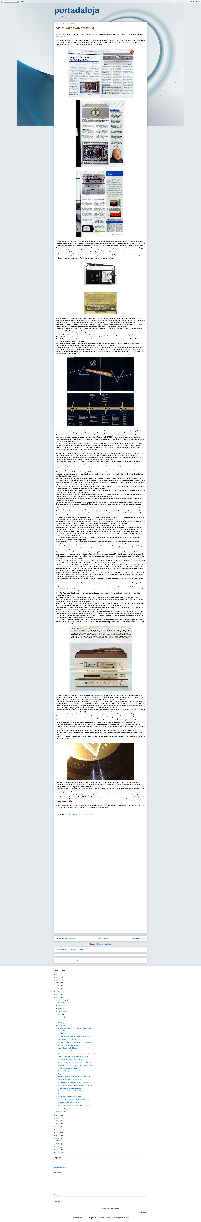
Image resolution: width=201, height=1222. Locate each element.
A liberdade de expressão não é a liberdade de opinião (76, 1065)
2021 (58, 989)
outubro (61, 1005)
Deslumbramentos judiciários (67, 1068)
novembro (61, 1002)
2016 (58, 1118)
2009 (58, 1138)
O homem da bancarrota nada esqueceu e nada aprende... (77, 1054)
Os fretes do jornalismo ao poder (68, 1102)
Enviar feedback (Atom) (105, 944)
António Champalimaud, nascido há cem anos (73, 1056)
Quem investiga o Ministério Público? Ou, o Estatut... (75, 1036)
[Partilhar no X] (88, 814)
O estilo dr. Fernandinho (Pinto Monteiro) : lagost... (74, 1099)
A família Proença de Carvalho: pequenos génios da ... (76, 1042)
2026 (58, 974)
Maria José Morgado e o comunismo (70, 1079)
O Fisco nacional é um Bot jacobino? (70, 1096)
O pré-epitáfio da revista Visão (68, 1045)
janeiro (60, 1111)
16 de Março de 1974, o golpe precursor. (71, 1059)
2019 (58, 994)
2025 (58, 977)
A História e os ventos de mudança (67, 960)
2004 (58, 1149)
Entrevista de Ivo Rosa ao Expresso (70, 949)
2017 (58, 1115)
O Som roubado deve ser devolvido (69, 1094)
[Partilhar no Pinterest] (92, 814)
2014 (58, 1124)
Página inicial (103, 938)
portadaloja (76, 10)
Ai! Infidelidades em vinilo (66, 1031)
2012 (58, 1129)
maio (60, 1020)
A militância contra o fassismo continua (70, 1051)
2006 (58, 1144)
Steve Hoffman (80, 784)
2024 (58, 980)
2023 (58, 983)
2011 (58, 1132)
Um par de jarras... (64, 1074)
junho (60, 1017)
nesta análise (117, 795)
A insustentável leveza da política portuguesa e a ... (75, 1028)
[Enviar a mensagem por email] (84, 814)
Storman (107, 1218)
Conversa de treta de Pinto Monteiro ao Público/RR (74, 1105)
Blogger (125, 1218)
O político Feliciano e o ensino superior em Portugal (75, 1062)
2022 (58, 986)
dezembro (61, 1000)
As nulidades (62, 1033)
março (60, 1025)
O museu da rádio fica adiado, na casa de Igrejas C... (75, 1085)
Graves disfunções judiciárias (67, 1048)
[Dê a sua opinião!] (86, 814)
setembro (61, 1008)
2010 (58, 1135)
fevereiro (61, 1109)
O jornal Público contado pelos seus (69, 1088)
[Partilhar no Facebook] (90, 814)
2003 (58, 1152)
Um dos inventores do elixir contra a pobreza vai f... (75, 1076)
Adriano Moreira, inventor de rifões (69, 1039)
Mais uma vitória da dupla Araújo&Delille (71, 1091)
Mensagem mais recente (65, 938)
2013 (58, 1127)
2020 (58, 991)
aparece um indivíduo (97, 799)
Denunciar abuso (61, 1167)
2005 (58, 1147)
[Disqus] (100, 847)
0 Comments (76, 814)
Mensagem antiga (138, 938)
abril (59, 1023)
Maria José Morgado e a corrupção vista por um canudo (76, 1071)
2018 (58, 997)
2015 (58, 1121)
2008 (58, 1141)
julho (60, 1014)
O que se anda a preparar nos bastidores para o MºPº (75, 1082)
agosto (60, 1011)
